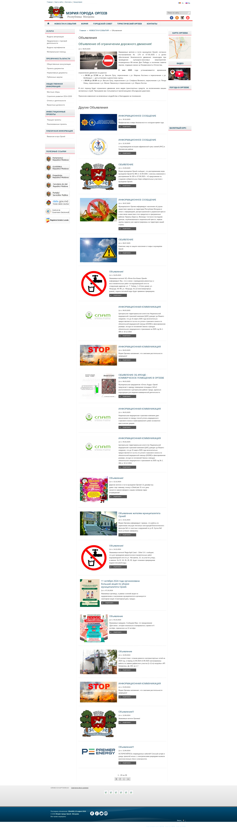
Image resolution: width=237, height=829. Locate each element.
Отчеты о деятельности (56, 101)
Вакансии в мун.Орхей (56, 136)
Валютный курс (178, 128)
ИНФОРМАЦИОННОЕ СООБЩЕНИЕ (137, 115)
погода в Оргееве (179, 87)
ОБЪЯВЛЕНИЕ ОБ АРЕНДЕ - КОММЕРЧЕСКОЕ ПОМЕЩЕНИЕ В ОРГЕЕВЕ (141, 376)
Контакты (68, 2)
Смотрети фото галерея (79, 788)
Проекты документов (55, 68)
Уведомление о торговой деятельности (57, 42)
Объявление (116, 616)
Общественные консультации (59, 64)
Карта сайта (59, 2)
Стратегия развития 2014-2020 (59, 96)
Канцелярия (78, 2)
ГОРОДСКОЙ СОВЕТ (102, 24)
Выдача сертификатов (56, 47)
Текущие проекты (54, 120)
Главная (50, 2)
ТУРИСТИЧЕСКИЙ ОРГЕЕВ (129, 24)
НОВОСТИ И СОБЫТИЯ (65, 24)
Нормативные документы (57, 73)
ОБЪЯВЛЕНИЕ (125, 164)
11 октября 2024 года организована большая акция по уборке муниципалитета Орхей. (120, 583)
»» (128, 779)
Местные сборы (53, 92)
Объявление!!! (126, 711)
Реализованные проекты (57, 124)
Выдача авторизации (55, 37)
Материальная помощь (56, 52)
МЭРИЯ (84, 24)
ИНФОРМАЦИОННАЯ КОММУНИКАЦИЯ (139, 306)
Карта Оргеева (180, 33)
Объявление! (116, 271)
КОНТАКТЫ (152, 24)
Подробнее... (127, 126)
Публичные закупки (54, 77)
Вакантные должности (56, 105)
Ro (183, 3)
